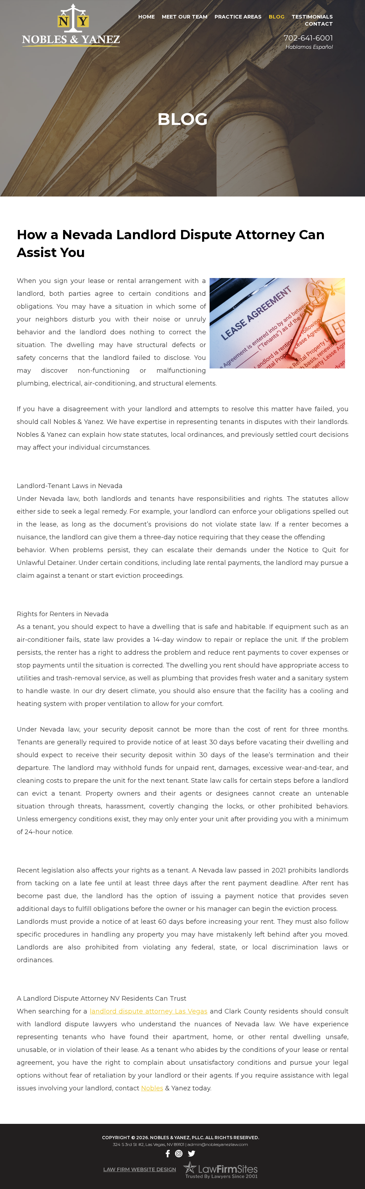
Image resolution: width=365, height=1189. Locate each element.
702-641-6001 (308, 37)
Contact (319, 24)
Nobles (152, 1088)
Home (146, 17)
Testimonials (312, 17)
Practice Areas (238, 17)
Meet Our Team (184, 17)
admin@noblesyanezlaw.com (217, 1144)
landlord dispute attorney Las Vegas (148, 1011)
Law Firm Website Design (139, 1169)
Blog (276, 17)
